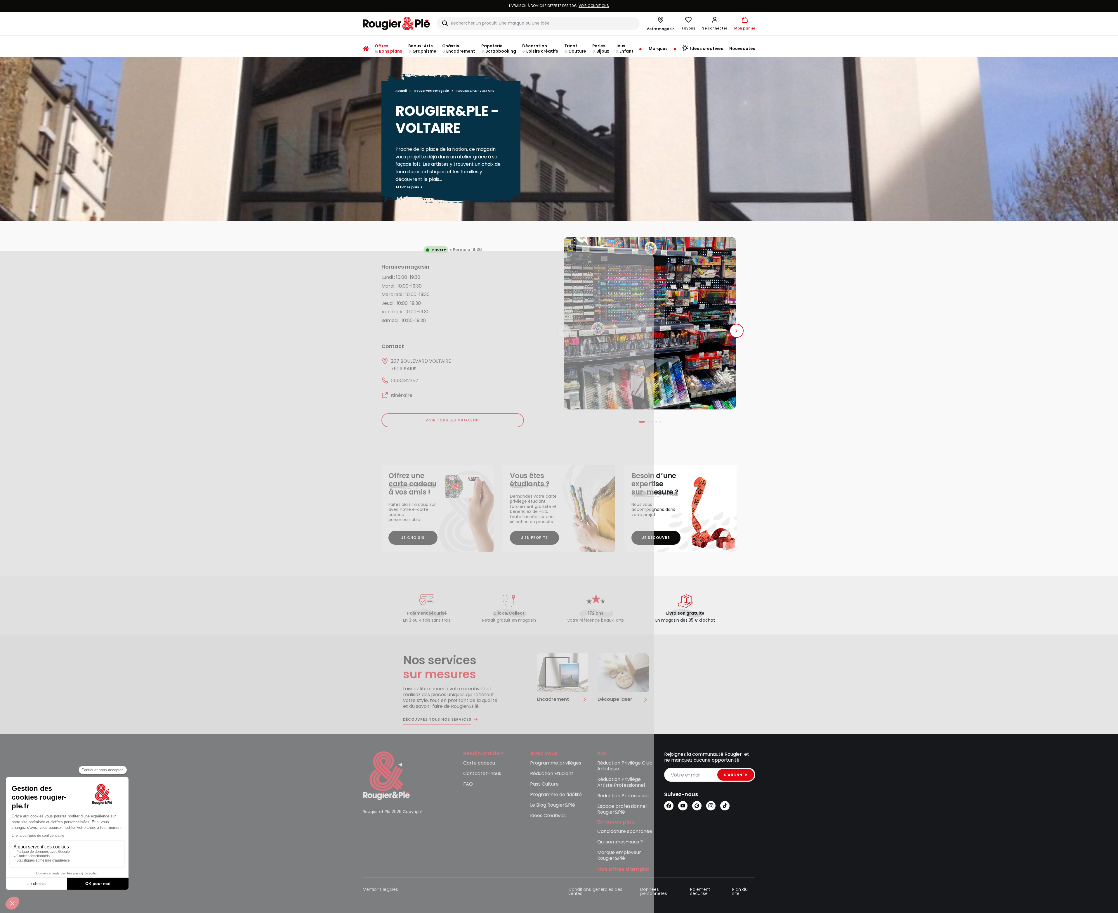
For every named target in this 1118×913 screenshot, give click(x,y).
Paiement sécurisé (700, 891)
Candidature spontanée (624, 832)
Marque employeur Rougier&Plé (619, 856)
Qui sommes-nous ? (620, 842)
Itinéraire (401, 395)
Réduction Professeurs (623, 796)
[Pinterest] (697, 805)
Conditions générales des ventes (595, 891)
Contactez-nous (482, 774)
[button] (714, 23)
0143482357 (404, 380)
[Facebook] (668, 805)
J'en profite (534, 537)
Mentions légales (380, 889)
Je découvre (656, 537)
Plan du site (740, 891)
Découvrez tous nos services (437, 719)
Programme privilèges (555, 763)
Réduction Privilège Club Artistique (624, 766)
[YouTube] (683, 805)
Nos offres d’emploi (623, 869)
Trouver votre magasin (431, 91)
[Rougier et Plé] (386, 775)
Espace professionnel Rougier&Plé (622, 809)
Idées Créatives (548, 816)
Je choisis (413, 537)
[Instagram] (711, 805)
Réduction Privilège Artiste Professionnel (621, 782)
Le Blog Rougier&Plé (552, 805)
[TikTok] (725, 805)
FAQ (468, 784)
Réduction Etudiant (551, 774)
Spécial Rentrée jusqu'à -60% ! (559, 5)
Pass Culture (544, 784)
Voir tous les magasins (453, 420)
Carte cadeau (479, 763)
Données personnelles (653, 891)
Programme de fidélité (556, 795)
